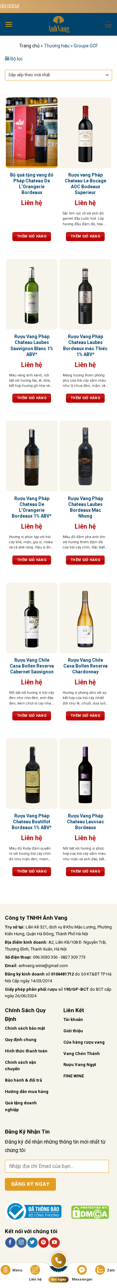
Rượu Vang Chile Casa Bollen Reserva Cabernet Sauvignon (32, 665)
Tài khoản (73, 1019)
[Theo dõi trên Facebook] (10, 1242)
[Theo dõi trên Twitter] (32, 1242)
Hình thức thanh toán (26, 1051)
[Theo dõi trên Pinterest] (43, 1242)
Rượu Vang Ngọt (79, 1064)
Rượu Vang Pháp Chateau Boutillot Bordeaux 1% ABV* (32, 821)
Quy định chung (20, 1039)
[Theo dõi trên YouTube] (54, 1242)
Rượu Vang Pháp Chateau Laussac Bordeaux (85, 821)
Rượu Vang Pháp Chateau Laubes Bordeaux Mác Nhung (85, 507)
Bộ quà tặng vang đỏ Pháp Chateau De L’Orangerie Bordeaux (31, 183)
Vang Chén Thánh (81, 1053)
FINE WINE (73, 1075)
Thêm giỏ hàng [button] (31, 236)
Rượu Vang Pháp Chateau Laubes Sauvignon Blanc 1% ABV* (31, 345)
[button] (9, 24)
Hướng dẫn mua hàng (26, 1091)
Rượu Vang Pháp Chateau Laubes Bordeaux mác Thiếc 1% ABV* (85, 345)
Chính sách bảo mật (25, 1028)
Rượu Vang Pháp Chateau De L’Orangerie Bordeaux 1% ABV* (32, 507)
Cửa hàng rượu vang (84, 1042)
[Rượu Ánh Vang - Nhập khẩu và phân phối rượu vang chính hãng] (58, 24)
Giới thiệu (73, 1030)
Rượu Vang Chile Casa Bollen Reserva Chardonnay (85, 665)
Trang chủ (29, 45)
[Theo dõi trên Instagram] (21, 1242)
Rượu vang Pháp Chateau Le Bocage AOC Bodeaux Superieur (85, 183)
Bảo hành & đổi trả (23, 1080)
